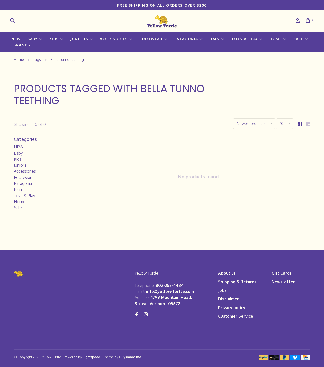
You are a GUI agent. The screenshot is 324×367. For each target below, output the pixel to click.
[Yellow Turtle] (19, 273)
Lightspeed (91, 357)
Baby (32, 39)
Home (276, 39)
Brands (21, 45)
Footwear (151, 39)
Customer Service (235, 316)
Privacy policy (231, 307)
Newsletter (283, 281)
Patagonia (186, 39)
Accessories (114, 39)
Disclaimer (228, 298)
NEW (16, 39)
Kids (54, 39)
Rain (215, 39)
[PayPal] (263, 358)
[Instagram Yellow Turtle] (146, 314)
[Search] (13, 21)
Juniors (79, 39)
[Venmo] (295, 358)
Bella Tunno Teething (67, 59)
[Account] (298, 21)
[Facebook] (137, 314)
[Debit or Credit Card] (274, 358)
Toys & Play (244, 39)
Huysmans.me (130, 357)
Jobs (222, 290)
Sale (298, 39)
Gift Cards (282, 273)
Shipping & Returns (237, 281)
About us (227, 273)
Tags (37, 59)
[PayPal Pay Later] (284, 358)
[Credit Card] (305, 358)
